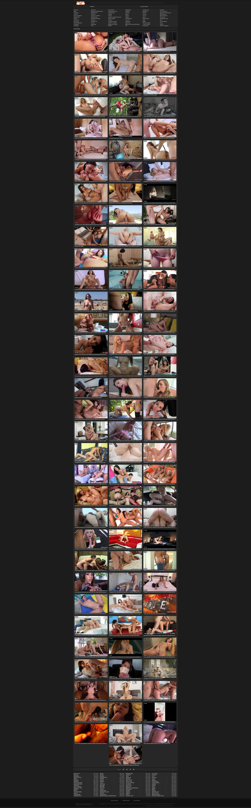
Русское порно (137, 800)
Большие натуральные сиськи (114, 17)
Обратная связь (126, 800)
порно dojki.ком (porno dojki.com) (87, 803)
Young (161, 22)
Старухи (110, 19)
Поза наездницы (163, 21)
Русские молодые (146, 22)
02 (126, 769)
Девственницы (94, 17)
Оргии (144, 17)
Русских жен (162, 17)
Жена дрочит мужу (164, 18)
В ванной (127, 12)
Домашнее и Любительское (97, 11)
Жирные (110, 14)
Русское (110, 15)
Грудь (144, 19)
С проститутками (146, 24)
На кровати (76, 24)
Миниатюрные (163, 14)
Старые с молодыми (95, 15)
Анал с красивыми (78, 15)
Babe (75, 11)
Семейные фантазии (95, 18)
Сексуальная (145, 25)
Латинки (161, 24)
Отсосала (93, 19)
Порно (80, 804)
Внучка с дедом (111, 18)
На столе (127, 19)
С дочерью (76, 12)
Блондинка (76, 25)
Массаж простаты (164, 15)
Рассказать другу (114, 800)
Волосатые (128, 22)
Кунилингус (145, 11)
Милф (144, 21)
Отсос (161, 19)
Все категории (144, 6)
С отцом (75, 14)
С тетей (92, 22)
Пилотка (144, 14)
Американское (94, 12)
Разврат (127, 17)
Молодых (127, 11)
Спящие (144, 12)
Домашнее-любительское (165, 12)
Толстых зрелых (163, 11)
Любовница (93, 24)
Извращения (128, 9)
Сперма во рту (146, 9)
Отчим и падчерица (164, 25)
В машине (93, 14)
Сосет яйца (76, 19)
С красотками (111, 9)
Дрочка (127, 14)
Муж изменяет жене (112, 11)
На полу (144, 15)
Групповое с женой (112, 21)
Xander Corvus (94, 21)
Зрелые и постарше (112, 22)
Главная (92, 6)
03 (130, 769)
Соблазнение (77, 17)
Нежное (127, 15)
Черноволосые (111, 12)
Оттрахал (76, 9)
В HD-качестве (146, 18)
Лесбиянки (93, 9)
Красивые (162, 9)
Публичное (128, 21)
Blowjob (110, 25)
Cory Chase (76, 21)
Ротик (92, 25)
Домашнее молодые (112, 24)
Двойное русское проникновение (133, 24)
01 (123, 769)
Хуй (126, 25)
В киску (75, 18)
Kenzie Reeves (129, 18)
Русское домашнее (78, 22)
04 (133, 769)
